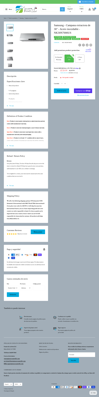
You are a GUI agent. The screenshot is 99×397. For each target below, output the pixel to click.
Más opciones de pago (83, 95)
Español (7, 384)
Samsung (56, 42)
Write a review (38, 232)
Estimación (13, 294)
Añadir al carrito (61, 91)
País (8, 284)
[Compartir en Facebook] (79, 45)
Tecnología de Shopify (9, 391)
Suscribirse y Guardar (87, 2)
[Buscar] (62, 9)
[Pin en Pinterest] (83, 45)
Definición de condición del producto (49, 349)
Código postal (37, 284)
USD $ (16, 384)
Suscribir (73, 360)
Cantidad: (56, 83)
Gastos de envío (64, 73)
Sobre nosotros (43, 346)
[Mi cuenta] (90, 9)
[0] (93, 9)
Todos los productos (13, 18)
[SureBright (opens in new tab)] (88, 50)
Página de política (43, 352)
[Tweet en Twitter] (87, 45)
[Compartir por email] (90, 45)
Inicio (5, 18)
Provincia (22, 284)
